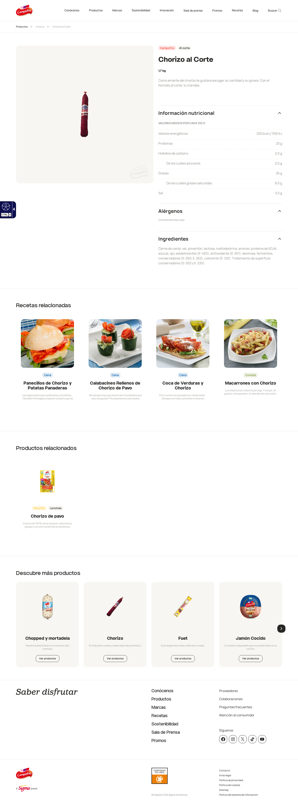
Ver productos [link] (47, 658)
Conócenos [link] (71, 10)
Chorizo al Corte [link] (62, 26)
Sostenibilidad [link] (141, 10)
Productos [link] (96, 10)
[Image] (183, 606)
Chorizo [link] (40, 26)
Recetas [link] (237, 10)
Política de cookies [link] (229, 785)
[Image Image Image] (47, 606)
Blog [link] (255, 10)
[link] (5, 206)
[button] (220, 113)
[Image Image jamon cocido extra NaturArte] (250, 606)
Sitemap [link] (223, 790)
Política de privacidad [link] (231, 780)
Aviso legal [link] (225, 775)
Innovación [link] (167, 10)
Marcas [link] (117, 10)
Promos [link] (217, 10)
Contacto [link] (224, 770)
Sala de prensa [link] (193, 10)
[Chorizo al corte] (115, 606)
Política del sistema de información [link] (238, 794)
